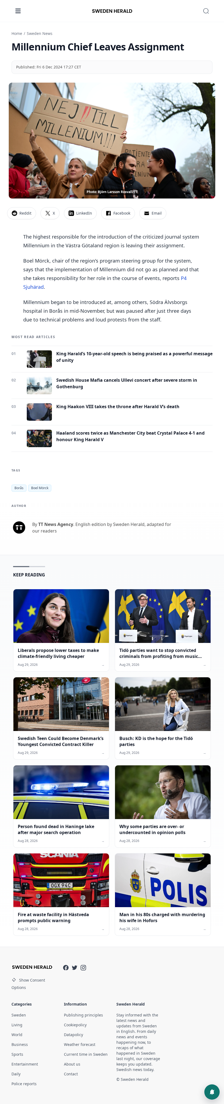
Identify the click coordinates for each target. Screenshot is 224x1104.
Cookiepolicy (75, 1024)
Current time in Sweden (86, 1054)
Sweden (18, 1015)
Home (16, 33)
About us (72, 1064)
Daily (15, 1073)
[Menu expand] (18, 10)
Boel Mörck (39, 488)
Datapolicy (73, 1034)
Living (16, 1024)
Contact (71, 1073)
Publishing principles (83, 1015)
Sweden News (39, 33)
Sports (17, 1054)
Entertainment (24, 1064)
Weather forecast (79, 1044)
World (16, 1034)
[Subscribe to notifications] (212, 1092)
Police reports (24, 1083)
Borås (18, 488)
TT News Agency (55, 524)
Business (19, 1044)
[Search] (206, 10)
